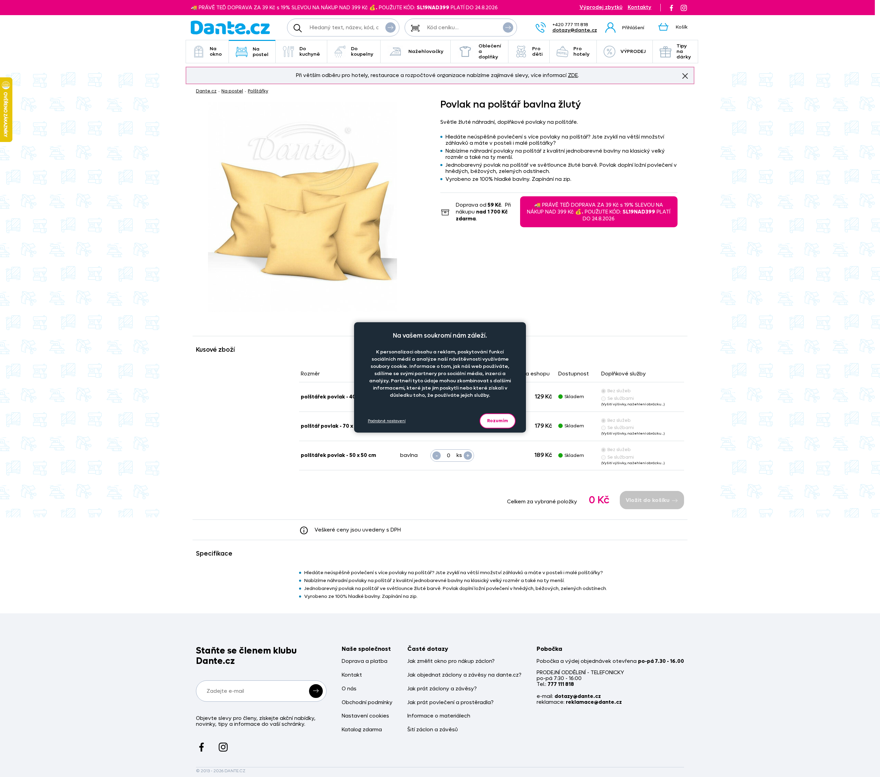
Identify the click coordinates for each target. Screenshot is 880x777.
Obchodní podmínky (367, 702)
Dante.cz (206, 91)
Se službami (620, 398)
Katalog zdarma (362, 730)
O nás (349, 689)
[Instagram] (683, 7)
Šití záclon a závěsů (432, 730)
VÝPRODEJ (633, 51)
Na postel (260, 52)
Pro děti (537, 51)
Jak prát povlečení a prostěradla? (450, 702)
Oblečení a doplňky (489, 51)
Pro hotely (581, 51)
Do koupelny (362, 51)
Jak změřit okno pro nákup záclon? (451, 661)
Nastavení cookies (365, 716)
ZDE (573, 75)
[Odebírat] (316, 691)
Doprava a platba (364, 661)
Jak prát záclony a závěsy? (442, 689)
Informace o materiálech (438, 716)
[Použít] (508, 27)
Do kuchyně (309, 51)
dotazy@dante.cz (574, 30)
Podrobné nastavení (387, 421)
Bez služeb (619, 391)
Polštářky (258, 91)
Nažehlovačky (425, 51)
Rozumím (497, 421)
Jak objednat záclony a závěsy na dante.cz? (464, 675)
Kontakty (639, 7)
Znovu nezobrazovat (685, 76)
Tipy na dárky (683, 51)
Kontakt (352, 675)
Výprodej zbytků (601, 7)
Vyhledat (390, 27)
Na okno (216, 51)
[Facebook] (671, 7)
